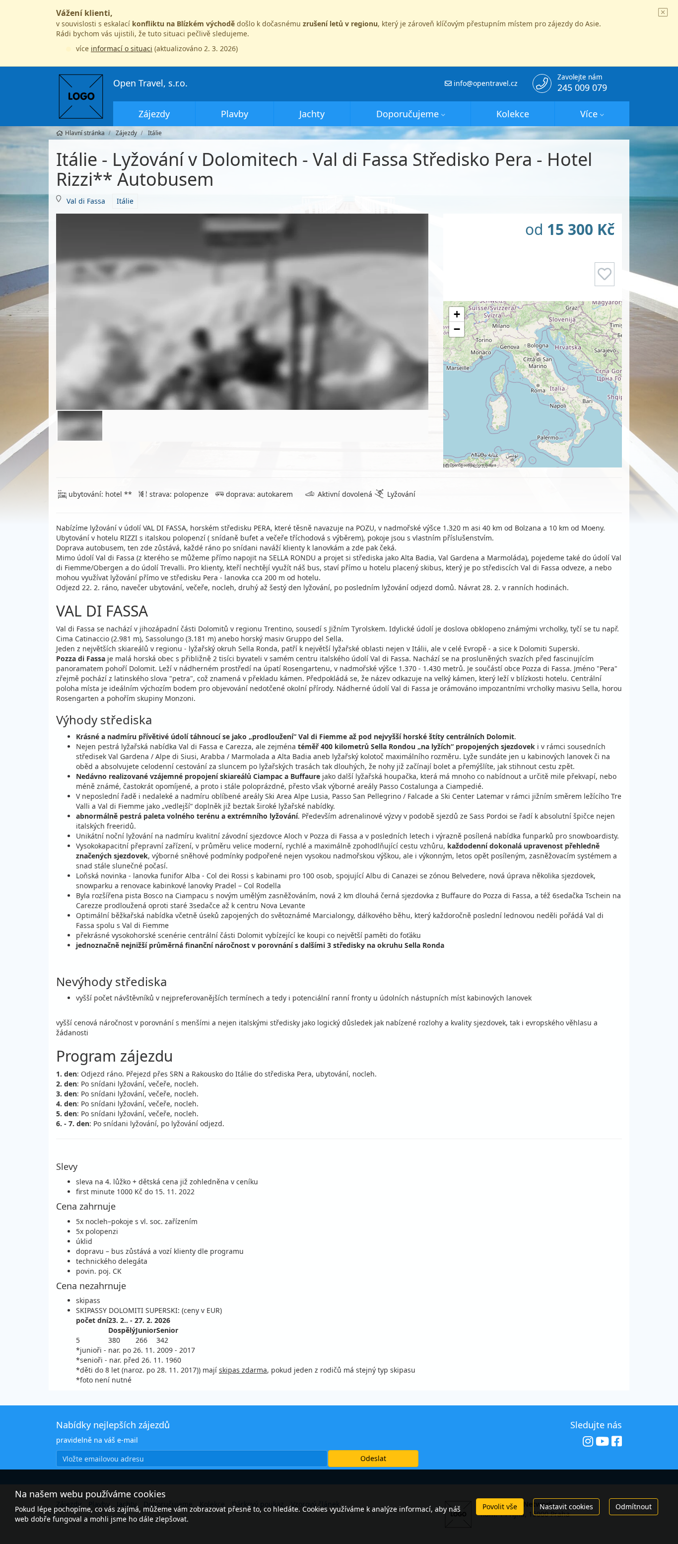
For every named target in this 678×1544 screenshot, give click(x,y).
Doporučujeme (407, 114)
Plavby (234, 114)
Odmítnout (633, 1506)
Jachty (312, 114)
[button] (456, 314)
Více (589, 114)
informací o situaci (121, 48)
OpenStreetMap (462, 464)
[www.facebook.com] (616, 1442)
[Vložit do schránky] (604, 274)
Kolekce (512, 114)
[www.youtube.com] (602, 1442)
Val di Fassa (86, 201)
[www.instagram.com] (588, 1442)
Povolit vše (499, 1506)
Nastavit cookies (566, 1506)
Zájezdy (154, 114)
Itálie (125, 201)
